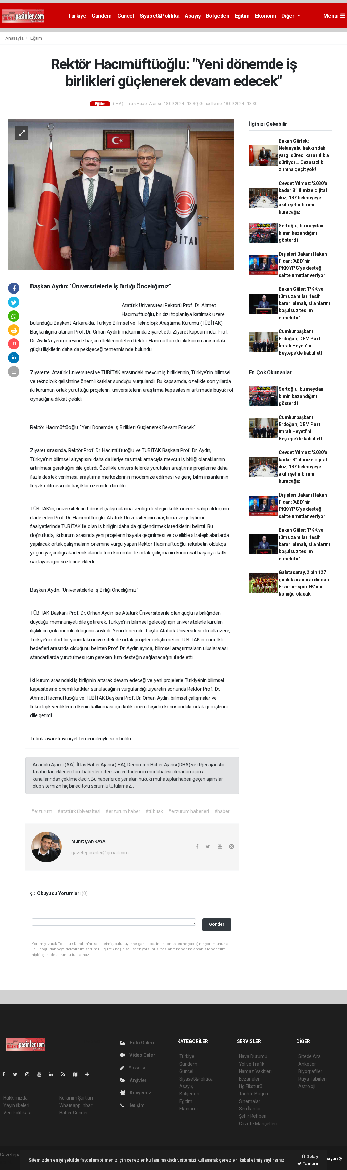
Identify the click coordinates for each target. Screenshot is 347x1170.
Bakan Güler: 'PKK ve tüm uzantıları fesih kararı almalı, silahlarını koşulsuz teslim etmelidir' (304, 303)
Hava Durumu (253, 1056)
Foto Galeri (141, 1042)
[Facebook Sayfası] (6, 1074)
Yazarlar (137, 1067)
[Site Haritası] (78, 1074)
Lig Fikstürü (250, 1086)
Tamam (310, 1163)
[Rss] (65, 1074)
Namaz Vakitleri (255, 1071)
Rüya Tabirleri (312, 1079)
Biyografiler (310, 1071)
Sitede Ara (309, 1056)
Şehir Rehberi (253, 1116)
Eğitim (242, 16)
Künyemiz (140, 1092)
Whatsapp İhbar (75, 1105)
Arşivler (137, 1080)
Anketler (307, 1064)
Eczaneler (249, 1079)
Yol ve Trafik (252, 1064)
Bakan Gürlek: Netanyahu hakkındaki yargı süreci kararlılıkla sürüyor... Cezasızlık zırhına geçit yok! (304, 155)
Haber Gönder (73, 1112)
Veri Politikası (17, 1112)
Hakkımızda (15, 1098)
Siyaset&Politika (160, 16)
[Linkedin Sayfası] (54, 1074)
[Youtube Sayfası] (42, 1074)
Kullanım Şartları (76, 1098)
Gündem (101, 16)
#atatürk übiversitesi (78, 811)
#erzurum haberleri (188, 811)
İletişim (135, 1105)
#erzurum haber (122, 811)
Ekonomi (265, 16)
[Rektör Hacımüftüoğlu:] (121, 194)
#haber (222, 811)
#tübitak (154, 811)
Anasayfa (14, 38)
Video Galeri (142, 1055)
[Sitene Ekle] (90, 1074)
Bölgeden (217, 16)
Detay (311, 1156)
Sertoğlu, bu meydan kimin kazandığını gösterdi (301, 233)
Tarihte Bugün (253, 1093)
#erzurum (41, 811)
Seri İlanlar (250, 1108)
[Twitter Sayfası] (18, 1074)
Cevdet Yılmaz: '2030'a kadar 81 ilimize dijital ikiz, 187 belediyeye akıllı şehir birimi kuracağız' (303, 198)
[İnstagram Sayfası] (30, 1074)
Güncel (125, 16)
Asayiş (193, 16)
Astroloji (306, 1086)
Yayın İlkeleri (16, 1105)
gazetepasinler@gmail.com (99, 852)
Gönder (216, 924)
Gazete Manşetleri (258, 1123)
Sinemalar (249, 1101)
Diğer (288, 16)
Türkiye (77, 16)
